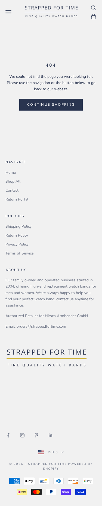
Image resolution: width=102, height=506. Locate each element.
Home (10, 172)
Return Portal (16, 199)
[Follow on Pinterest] (36, 435)
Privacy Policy (17, 244)
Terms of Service (19, 253)
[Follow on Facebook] (8, 435)
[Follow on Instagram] (22, 435)
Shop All (12, 181)
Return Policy (16, 235)
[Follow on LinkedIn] (50, 435)
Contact (11, 190)
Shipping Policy (18, 226)
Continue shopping (51, 104)
